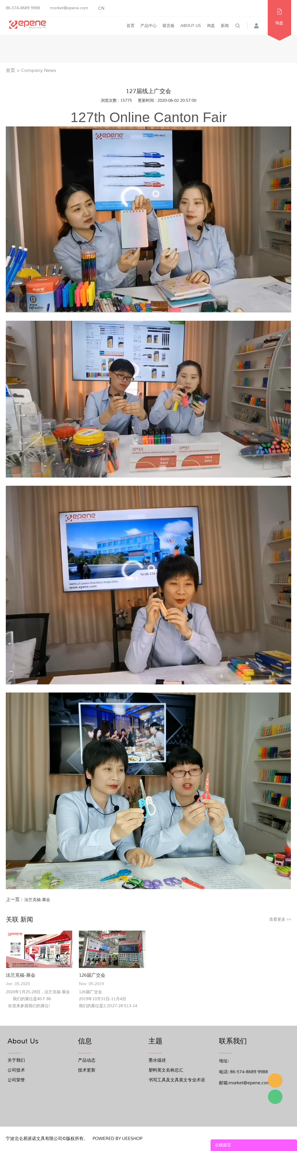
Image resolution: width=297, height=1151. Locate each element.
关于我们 (16, 1060)
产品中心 (148, 25)
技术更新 (86, 1070)
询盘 (211, 25)
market (275, 1080)
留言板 (168, 25)
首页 (130, 25)
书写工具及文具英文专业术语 (176, 1080)
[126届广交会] (112, 949)
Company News (38, 70)
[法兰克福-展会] (39, 949)
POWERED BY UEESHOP (117, 1138)
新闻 (225, 25)
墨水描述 (157, 1060)
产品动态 (86, 1060)
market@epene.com (69, 8)
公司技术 (16, 1070)
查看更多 (280, 919)
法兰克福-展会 (37, 899)
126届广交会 (92, 975)
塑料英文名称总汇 (165, 1070)
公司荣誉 (16, 1080)
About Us (190, 25)
